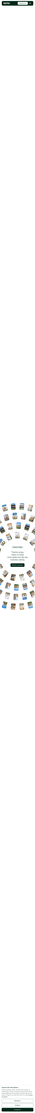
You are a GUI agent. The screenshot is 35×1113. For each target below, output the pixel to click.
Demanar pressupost (17, 565)
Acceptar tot (17, 1110)
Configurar (17, 1105)
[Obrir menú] (30, 3)
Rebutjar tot (17, 1101)
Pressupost (22, 3)
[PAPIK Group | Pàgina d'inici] (7, 3)
